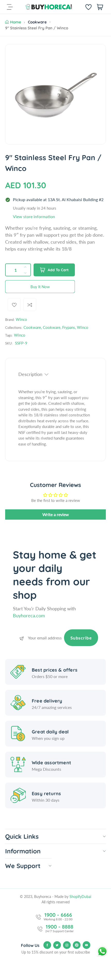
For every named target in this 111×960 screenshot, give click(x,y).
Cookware (37, 22)
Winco (21, 319)
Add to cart (58, 270)
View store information (34, 216)
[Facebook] (47, 945)
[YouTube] (86, 945)
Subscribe (81, 637)
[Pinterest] (77, 945)
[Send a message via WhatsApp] (102, 951)
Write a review (55, 514)
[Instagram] (67, 945)
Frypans (68, 327)
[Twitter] (57, 945)
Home (15, 22)
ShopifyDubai (80, 896)
